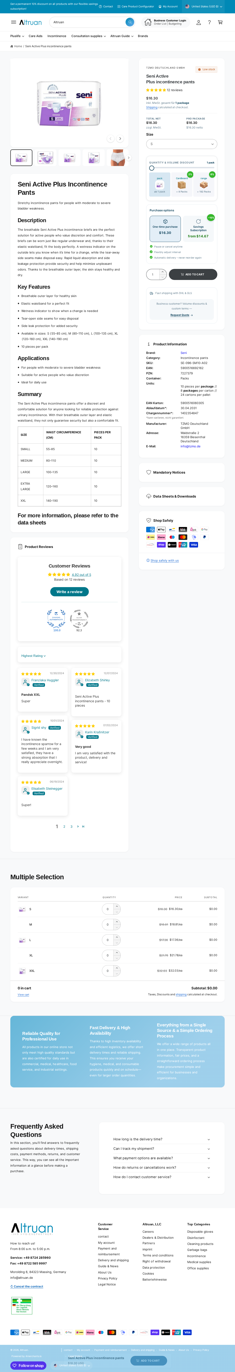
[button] (13, 22)
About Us (105, 1272)
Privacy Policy (107, 1278)
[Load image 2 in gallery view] (45, 157)
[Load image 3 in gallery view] (70, 157)
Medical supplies (199, 1262)
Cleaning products (200, 1244)
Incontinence (196, 1256)
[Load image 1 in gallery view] (21, 157)
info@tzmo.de (191, 446)
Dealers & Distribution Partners (158, 1240)
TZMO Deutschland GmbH (165, 67)
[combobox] (92, 22)
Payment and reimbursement (109, 1251)
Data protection (154, 1267)
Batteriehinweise (155, 1279)
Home (18, 46)
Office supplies (198, 1268)
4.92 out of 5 (81, 575)
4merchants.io (33, 1356)
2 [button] (64, 826)
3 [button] (71, 826)
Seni (184, 353)
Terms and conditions (158, 1255)
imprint (147, 1249)
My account (106, 1242)
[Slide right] (120, 138)
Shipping (151, 107)
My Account (170, 6)
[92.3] (79, 619)
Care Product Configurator (138, 6)
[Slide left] (110, 138)
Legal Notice (107, 1284)
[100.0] (56, 619)
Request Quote (180, 315)
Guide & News (108, 1266)
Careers (148, 1231)
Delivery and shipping (113, 1260)
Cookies (148, 1273)
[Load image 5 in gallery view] (118, 157)
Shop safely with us (165, 560)
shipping (181, 994)
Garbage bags (197, 1250)
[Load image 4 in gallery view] (94, 157)
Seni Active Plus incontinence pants (48, 46)
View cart (23, 994)
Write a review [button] (69, 591)
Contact (108, 6)
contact (103, 1236)
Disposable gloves (200, 1231)
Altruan (24, 1350)
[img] (31, 674)
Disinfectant (195, 1238)
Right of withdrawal (156, 1261)
